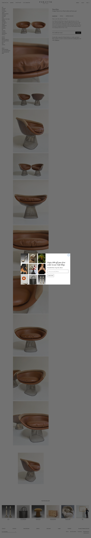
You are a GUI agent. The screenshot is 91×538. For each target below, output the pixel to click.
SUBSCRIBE (50, 275)
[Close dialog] (69, 255)
